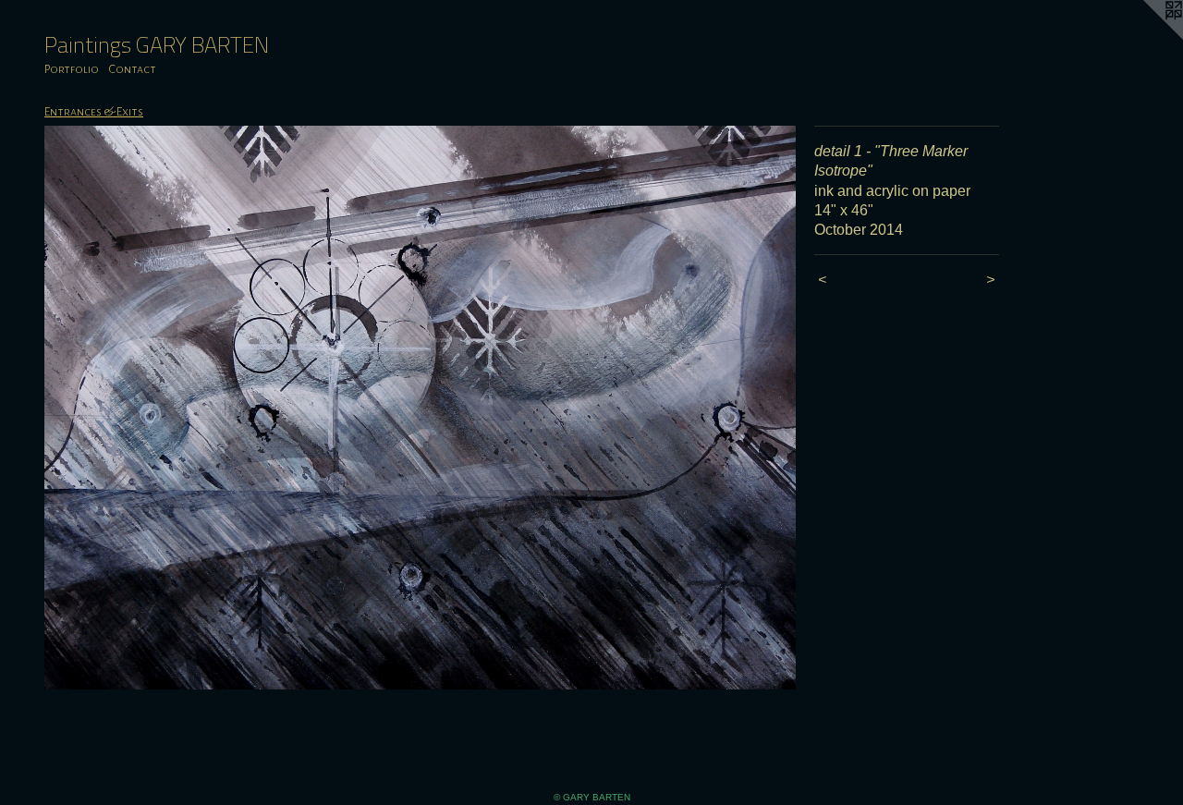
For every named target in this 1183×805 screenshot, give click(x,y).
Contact (132, 69)
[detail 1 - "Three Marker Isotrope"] (420, 407)
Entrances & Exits (93, 111)
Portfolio (71, 69)
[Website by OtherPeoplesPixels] (1146, 37)
